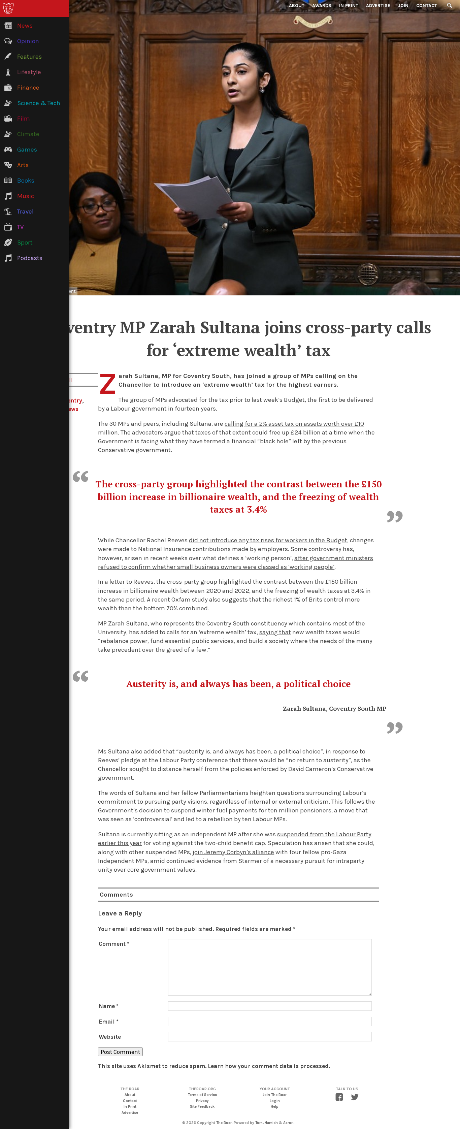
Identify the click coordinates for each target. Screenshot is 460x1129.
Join (403, 5)
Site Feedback (202, 1106)
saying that (275, 632)
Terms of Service (202, 1095)
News (71, 409)
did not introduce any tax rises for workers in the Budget (268, 540)
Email (109, 1021)
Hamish (271, 1123)
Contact (426, 5)
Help (274, 1106)
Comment (114, 943)
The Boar (224, 1123)
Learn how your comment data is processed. (269, 1066)
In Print (348, 5)
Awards (321, 5)
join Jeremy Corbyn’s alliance (233, 852)
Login (275, 1101)
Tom (259, 1123)
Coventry (69, 400)
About (296, 5)
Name (109, 1006)
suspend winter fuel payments (214, 810)
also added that (153, 751)
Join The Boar (275, 1095)
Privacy (202, 1101)
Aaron (288, 1123)
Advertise (378, 5)
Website (110, 1036)
